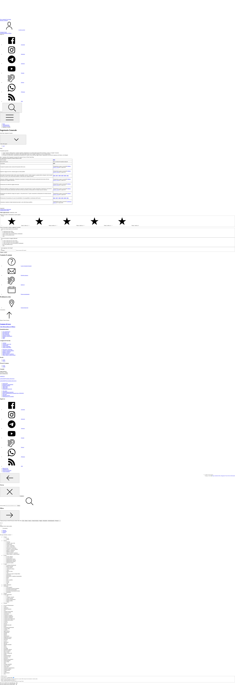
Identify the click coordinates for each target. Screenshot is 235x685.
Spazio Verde (6, 661)
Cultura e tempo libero (6, 347)
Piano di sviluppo (7, 650)
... (59, 520)
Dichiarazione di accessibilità (8, 396)
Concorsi (5, 621)
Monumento (8, 575)
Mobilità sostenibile (7, 644)
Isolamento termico (7, 638)
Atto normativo (9, 587)
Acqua (5, 606)
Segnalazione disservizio (7, 388)
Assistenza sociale (7, 612)
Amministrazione (51, 520)
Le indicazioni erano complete (8, 232)
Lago (7, 572)
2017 (57, 175)
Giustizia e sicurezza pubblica (8, 350)
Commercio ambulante (8, 617)
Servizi (30, 520)
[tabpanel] (117, 569)
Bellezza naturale (9, 566)
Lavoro (5, 640)
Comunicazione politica (8, 620)
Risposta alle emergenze (8, 659)
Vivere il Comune (35, 520)
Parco (7, 578)
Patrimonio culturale (8, 649)
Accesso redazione (6, 471)
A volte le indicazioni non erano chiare (9, 240)
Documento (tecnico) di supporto (12, 588)
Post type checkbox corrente (5, 534)
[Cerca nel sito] (12, 108)
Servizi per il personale (6, 470)
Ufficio (7, 601)
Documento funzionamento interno (13, 590)
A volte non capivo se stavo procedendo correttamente (12, 243)
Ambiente (4, 343)
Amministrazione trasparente (7, 392)
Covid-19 (6, 622)
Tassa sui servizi (7, 665)
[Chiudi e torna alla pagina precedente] (9, 492)
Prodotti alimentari (7, 655)
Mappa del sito (5, 468)
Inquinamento (6, 636)
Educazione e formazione (7, 349)
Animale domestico (7, 609)
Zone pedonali (6, 672)
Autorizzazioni (5, 345)
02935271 (2, 376)
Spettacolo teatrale (9, 562)
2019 (62, 175)
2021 (68, 175)
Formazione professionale (9, 627)
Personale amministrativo (7, 336)
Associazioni (6, 613)
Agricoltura (6, 607)
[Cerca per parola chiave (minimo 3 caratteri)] (9, 478)
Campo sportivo (9, 567)
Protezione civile (7, 656)
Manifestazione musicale (11, 560)
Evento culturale (9, 556)
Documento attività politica (11, 589)
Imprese (5, 634)
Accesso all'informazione (9, 605)
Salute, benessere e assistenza (8, 353)
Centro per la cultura (10, 568)
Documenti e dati (5, 332)
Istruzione (6, 639)
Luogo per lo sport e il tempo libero (13, 573)
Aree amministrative (6, 331)
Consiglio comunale (10, 597)
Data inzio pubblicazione (5, 683)
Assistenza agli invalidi (8, 611)
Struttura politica (9, 600)
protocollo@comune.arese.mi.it (7, 378)
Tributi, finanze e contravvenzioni (8, 355)
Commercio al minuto (8, 615)
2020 (65, 175)
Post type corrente (13, 520)
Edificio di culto (9, 571)
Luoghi (3, 366)
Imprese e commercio (6, 351)
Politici (3, 337)
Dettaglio (3, 250)
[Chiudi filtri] (9, 515)
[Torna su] (9, 319)
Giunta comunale (9, 598)
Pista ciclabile (6, 651)
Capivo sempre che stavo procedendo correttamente (12, 233)
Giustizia (5, 629)
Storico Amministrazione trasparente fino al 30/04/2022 (13, 393)
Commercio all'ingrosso (8, 616)
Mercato (5, 643)
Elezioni (5, 623)
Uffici (3, 338)
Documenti (45, 520)
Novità (26, 520)
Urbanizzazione (7, 670)
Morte (5, 645)
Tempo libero (6, 666)
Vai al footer (8, 19)
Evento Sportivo (9, 557)
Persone (56, 520)
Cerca (19, 505)
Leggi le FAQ (5, 383)
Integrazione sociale (8, 637)
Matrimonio (6, 642)
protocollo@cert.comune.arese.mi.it (8, 380)
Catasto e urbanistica (6, 346)
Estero (5, 626)
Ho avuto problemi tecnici (8, 244)
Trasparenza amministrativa (9, 667)
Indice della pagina (3, 143)
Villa (7, 583)
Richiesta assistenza (6, 385)
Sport (5, 662)
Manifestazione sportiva (11, 561)
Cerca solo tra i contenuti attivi (7, 677)
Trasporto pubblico (7, 669)
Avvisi (3, 359)
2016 (54, 175)
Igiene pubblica (7, 631)
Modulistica (8, 592)
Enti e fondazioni (5, 333)
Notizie (3, 360)
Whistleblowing (5, 469)
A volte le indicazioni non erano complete (10, 242)
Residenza (6, 658)
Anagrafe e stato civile (6, 344)
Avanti (5, 252)
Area (7, 595)
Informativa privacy (6, 395)
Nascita (5, 647)
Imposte (5, 633)
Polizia (5, 654)
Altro (3, 236)
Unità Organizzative (8, 594)
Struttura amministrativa (11, 599)
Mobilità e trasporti (6, 352)
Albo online (4, 391)
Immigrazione (6, 632)
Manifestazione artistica (10, 559)
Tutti (23, 520)
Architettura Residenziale (11, 565)
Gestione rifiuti (7, 628)
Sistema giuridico (7, 660)
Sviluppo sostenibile (8, 664)
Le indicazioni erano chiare (8, 231)
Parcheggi (6, 648)
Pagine (40, 520)
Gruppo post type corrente (5, 520)
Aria (5, 610)
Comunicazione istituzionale (9, 618)
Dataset (5, 593)
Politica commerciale (8, 653)
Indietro (1, 252)
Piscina (7, 581)
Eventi (3, 365)
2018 (60, 175)
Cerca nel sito (2, 505)
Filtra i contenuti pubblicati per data (8, 680)
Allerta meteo (5, 386)
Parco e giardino (9, 579)
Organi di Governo (6, 335)
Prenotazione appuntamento (7, 384)
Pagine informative (7, 584)
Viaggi (5, 671)
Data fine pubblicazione (4, 684)
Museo (7, 577)
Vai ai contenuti (3, 19)
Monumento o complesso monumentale (14, 576)
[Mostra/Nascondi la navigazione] (9, 117)
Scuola (7, 582)
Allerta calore (5, 387)
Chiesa (7, 570)
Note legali (4, 394)
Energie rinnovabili (7, 625)
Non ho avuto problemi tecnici (8, 234)
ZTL (5, 674)
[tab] (4, 530)
